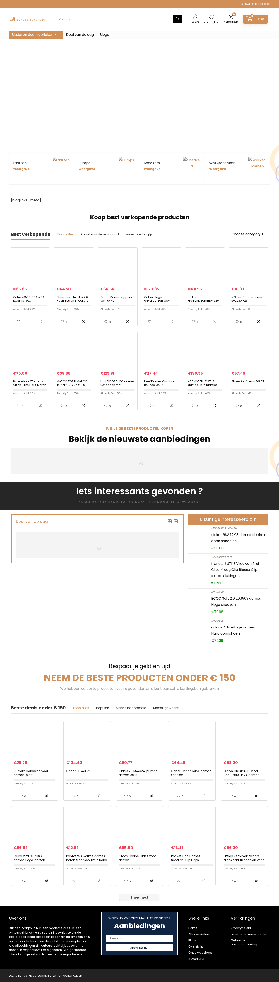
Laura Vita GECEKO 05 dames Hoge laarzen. (30, 858)
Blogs (104, 34)
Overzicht (195, 946)
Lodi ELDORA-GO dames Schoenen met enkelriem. (117, 384)
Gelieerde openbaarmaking (244, 942)
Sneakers (217, 592)
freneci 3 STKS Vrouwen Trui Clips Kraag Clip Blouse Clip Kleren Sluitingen (235, 569)
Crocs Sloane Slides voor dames (137, 858)
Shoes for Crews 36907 (247, 381)
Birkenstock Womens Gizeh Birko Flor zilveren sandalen (29, 384)
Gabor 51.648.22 (78, 771)
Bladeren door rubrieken (32, 34)
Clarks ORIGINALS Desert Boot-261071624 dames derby (242, 775)
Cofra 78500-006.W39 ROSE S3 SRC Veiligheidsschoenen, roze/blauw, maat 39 (28, 302)
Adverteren (196, 958)
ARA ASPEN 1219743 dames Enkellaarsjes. (203, 383)
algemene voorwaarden (249, 934)
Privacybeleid (241, 928)
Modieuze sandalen (224, 528)
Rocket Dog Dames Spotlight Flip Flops (185, 858)
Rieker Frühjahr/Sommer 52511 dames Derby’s (204, 300)
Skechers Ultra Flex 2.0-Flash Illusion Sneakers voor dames (73, 300)
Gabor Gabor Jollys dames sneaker (191, 773)
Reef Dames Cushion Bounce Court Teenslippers (159, 384)
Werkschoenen (221, 557)
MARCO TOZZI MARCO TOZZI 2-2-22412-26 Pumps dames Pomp (72, 384)
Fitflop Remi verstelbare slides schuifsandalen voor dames (244, 860)
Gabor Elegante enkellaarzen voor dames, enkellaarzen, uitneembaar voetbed (160, 302)
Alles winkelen (198, 934)
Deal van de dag (80, 34)
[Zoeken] (177, 19)
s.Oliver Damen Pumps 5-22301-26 (247, 299)
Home (192, 928)
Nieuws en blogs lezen (255, 4)
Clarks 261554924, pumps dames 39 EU (138, 773)
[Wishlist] (211, 17)
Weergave (21, 169)
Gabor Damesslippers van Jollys (116, 299)
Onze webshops (200, 952)
